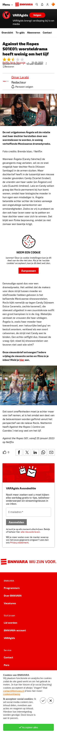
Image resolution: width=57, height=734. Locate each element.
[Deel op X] (27, 452)
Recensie (20, 62)
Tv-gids (20, 32)
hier (21, 359)
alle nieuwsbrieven (30, 531)
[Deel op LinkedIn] (35, 452)
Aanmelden (16, 522)
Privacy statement (19, 542)
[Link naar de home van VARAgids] (6, 15)
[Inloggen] (47, 4)
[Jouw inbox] (42, 4)
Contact (47, 32)
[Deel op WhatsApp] (43, 452)
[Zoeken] (36, 4)
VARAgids (20, 15)
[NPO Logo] (53, 5)
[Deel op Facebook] (19, 452)
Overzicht (7, 32)
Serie (13, 62)
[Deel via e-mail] (51, 452)
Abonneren (33, 32)
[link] (6, 81)
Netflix (6, 62)
